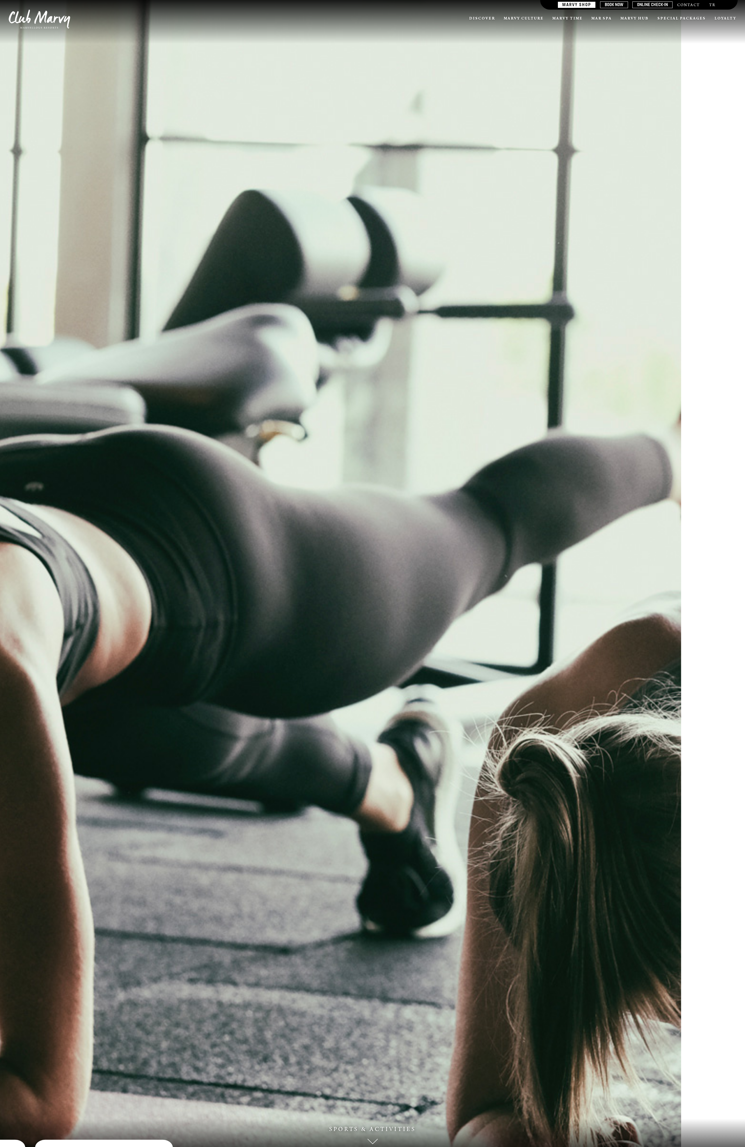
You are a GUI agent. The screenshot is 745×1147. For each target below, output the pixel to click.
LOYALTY (725, 19)
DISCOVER (482, 19)
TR (712, 5)
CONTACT (688, 5)
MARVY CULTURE (524, 19)
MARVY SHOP (576, 4)
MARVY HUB (634, 19)
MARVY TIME (567, 19)
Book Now (614, 4)
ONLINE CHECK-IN (652, 4)
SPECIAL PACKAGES (681, 19)
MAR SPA (601, 19)
